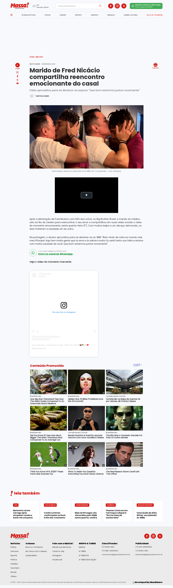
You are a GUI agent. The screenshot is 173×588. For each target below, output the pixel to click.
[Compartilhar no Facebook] (17, 76)
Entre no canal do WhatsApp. (55, 254)
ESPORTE (78, 15)
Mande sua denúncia (61, 547)
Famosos (14, 551)
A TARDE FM (84, 555)
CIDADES (63, 15)
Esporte (14, 555)
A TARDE (82, 551)
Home (32, 57)
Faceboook (57, 559)
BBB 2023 (39, 57)
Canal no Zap (58, 551)
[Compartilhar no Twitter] (17, 80)
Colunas (30, 543)
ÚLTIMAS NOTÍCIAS (28, 15)
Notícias (15, 543)
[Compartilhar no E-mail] (17, 83)
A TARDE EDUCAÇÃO (87, 559)
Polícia (13, 547)
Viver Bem (15, 568)
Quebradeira (31, 555)
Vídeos (13, 576)
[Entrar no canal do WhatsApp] (33, 252)
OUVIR (17, 68)
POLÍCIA (48, 15)
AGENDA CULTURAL (131, 15)
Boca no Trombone (34, 547)
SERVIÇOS (111, 15)
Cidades (14, 564)
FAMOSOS (94, 15)
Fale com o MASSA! (62, 543)
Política (14, 559)
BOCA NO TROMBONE (154, 15)
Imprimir (155, 68)
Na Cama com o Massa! (36, 551)
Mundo (14, 572)
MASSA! (82, 547)
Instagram (57, 555)
